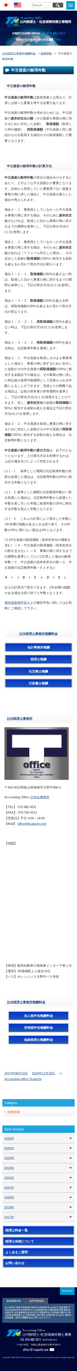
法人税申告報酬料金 (38, 1015)
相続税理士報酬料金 (38, 1039)
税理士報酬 (39, 659)
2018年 (9, 1207)
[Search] (58, 5)
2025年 (9, 1148)
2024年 (9, 1158)
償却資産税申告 (15, 602)
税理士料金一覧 (16, 1230)
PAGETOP (67, 1291)
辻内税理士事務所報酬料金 (38, 633)
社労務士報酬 (38, 671)
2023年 (9, 1168)
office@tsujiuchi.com (32, 823)
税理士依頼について (19, 1241)
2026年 (9, 1138)
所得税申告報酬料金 (38, 1027)
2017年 (9, 1217)
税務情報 (13, 1112)
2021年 (9, 1187)
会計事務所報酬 (38, 647)
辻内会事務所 (39, 797)
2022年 (9, 1177)
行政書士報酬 (38, 683)
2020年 (9, 1197)
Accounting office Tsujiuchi (22, 1079)
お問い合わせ (15, 1263)
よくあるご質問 (16, 1252)
